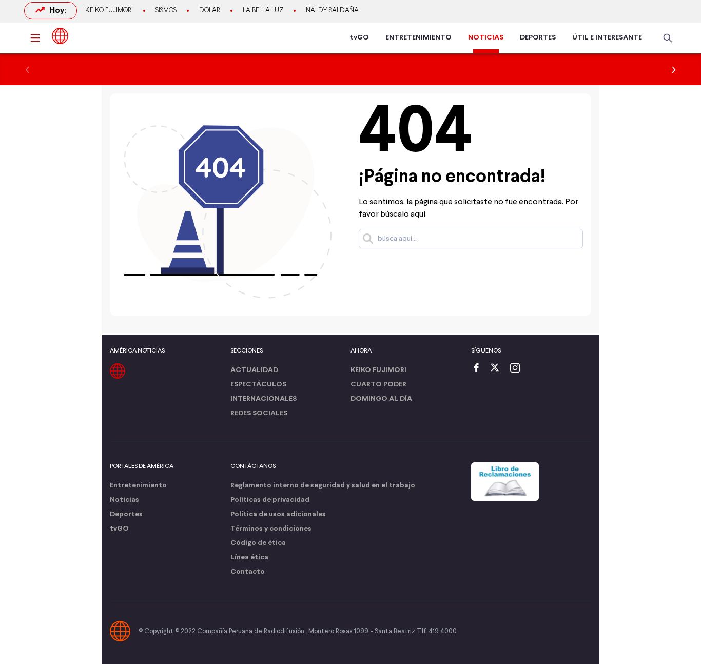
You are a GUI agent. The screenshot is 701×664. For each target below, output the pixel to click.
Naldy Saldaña (332, 11)
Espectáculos (258, 384)
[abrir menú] (38, 38)
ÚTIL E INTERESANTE (607, 37)
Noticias (124, 500)
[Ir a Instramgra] (517, 368)
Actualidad (254, 370)
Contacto (247, 572)
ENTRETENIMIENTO (418, 37)
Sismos (166, 11)
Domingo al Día (381, 399)
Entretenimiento (138, 485)
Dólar (209, 11)
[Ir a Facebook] (478, 368)
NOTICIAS (485, 37)
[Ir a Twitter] (498, 368)
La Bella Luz (263, 11)
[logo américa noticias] (60, 36)
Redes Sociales (258, 413)
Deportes (126, 514)
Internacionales (263, 399)
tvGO (359, 37)
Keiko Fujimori (109, 11)
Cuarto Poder (378, 384)
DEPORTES (538, 37)
